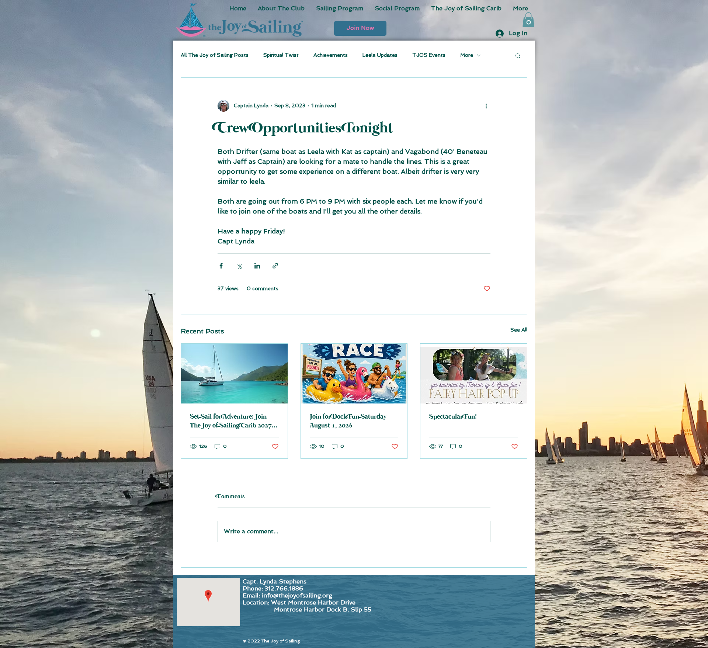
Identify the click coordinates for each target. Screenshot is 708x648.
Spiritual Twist (281, 55)
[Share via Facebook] (221, 265)
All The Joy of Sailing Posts (215, 55)
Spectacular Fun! (453, 416)
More (466, 55)
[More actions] (486, 105)
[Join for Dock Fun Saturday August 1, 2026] (354, 373)
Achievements (330, 55)
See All (518, 330)
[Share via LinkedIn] (257, 265)
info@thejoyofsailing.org (297, 595)
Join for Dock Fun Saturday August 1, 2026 (348, 421)
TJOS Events (428, 55)
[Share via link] (275, 265)
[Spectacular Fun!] (473, 373)
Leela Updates (380, 55)
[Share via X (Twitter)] (239, 265)
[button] (360, 28)
